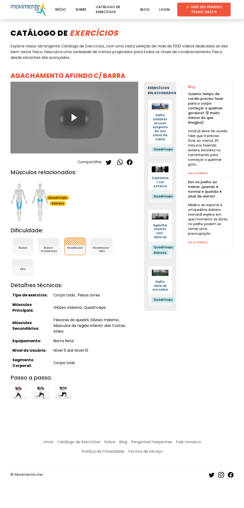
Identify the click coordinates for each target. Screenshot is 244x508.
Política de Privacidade (102, 451)
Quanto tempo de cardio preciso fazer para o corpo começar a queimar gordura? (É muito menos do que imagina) (206, 108)
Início (60, 9)
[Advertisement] (208, 325)
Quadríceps (163, 149)
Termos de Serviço (145, 451)
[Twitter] (109, 162)
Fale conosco (188, 442)
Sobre (81, 9)
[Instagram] (221, 474)
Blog (145, 9)
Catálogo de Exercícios (108, 9)
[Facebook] (129, 162)
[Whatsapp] (120, 162)
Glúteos (160, 253)
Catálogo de (64, 33)
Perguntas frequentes (151, 442)
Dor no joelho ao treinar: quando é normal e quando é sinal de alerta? (205, 189)
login (164, 9)
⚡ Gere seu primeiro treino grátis (204, 9)
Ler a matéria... (199, 173)
